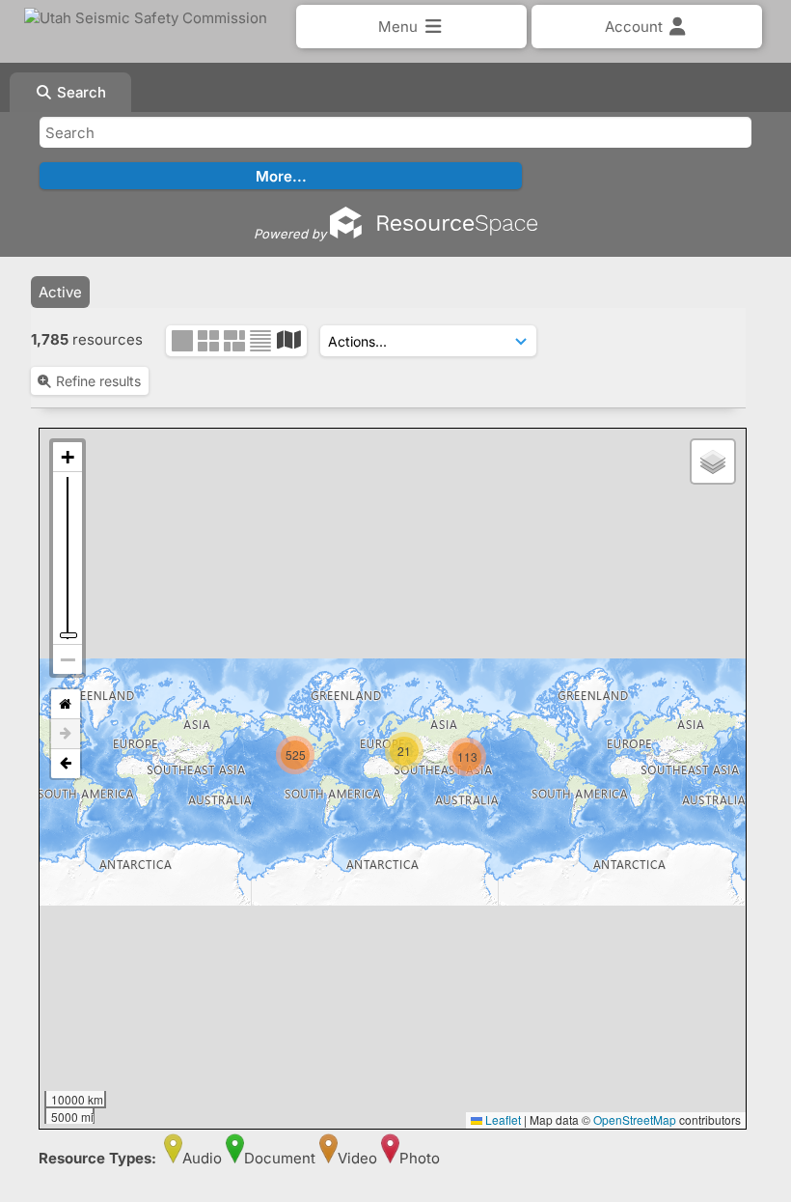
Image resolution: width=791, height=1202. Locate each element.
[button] (493, 794)
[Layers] (713, 461)
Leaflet (501, 1119)
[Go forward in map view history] (65, 734)
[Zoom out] (67, 659)
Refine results (98, 381)
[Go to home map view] (65, 704)
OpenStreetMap (634, 1119)
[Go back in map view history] (65, 763)
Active (60, 292)
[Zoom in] (67, 457)
